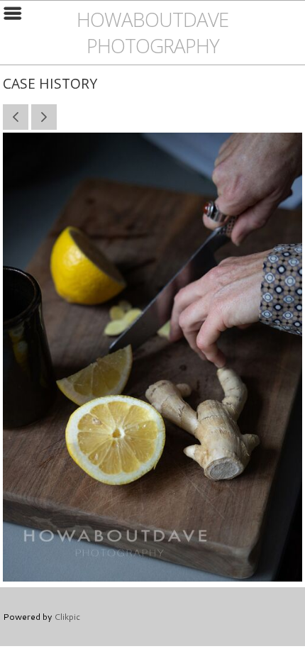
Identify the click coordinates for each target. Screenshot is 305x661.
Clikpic (67, 616)
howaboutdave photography (152, 32)
